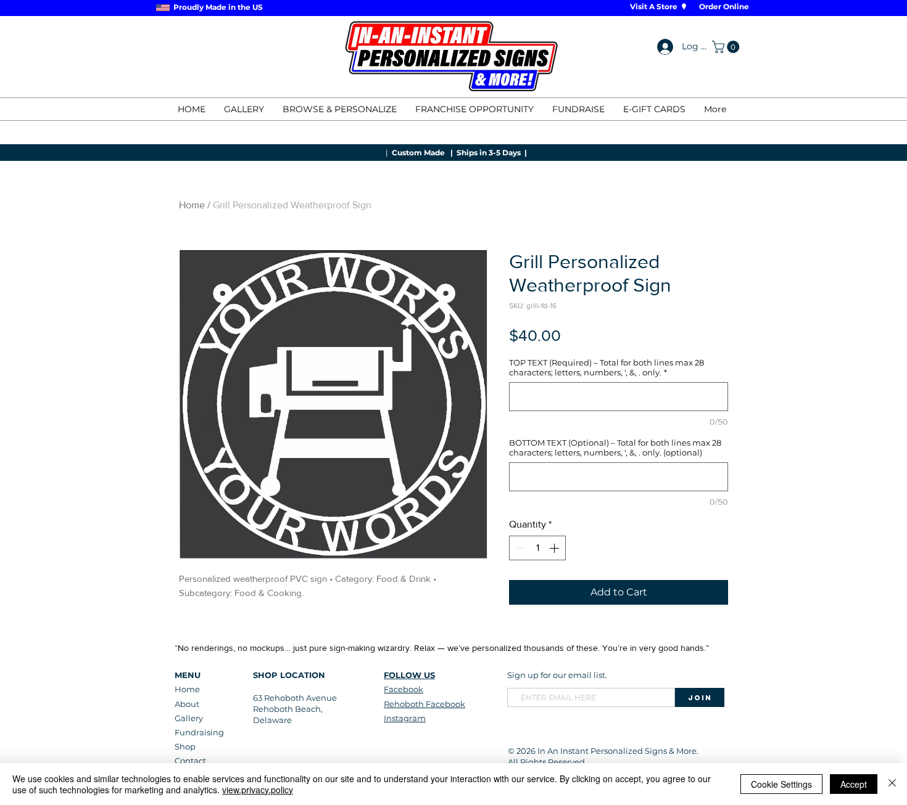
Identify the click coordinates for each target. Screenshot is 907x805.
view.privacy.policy (257, 789)
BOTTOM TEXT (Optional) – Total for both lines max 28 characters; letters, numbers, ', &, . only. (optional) (615, 447)
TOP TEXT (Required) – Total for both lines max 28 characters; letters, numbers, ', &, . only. (606, 367)
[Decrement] (519, 548)
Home (192, 205)
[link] (727, 47)
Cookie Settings (781, 784)
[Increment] (555, 548)
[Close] (892, 784)
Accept (853, 784)
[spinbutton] (537, 548)
